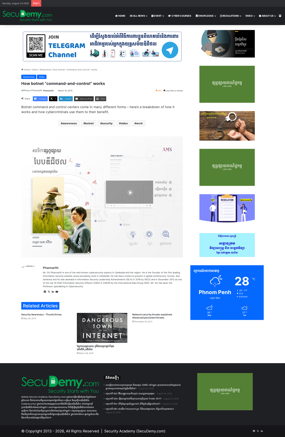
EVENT (157, 15)
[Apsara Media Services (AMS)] (102, 196)
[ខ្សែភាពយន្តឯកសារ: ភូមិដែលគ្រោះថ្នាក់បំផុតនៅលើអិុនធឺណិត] (102, 328)
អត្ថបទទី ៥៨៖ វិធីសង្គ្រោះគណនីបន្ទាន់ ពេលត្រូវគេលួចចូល (130, 393)
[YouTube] (57, 292)
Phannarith (48, 90)
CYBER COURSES (181, 15)
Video (35, 69)
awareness (70, 123)
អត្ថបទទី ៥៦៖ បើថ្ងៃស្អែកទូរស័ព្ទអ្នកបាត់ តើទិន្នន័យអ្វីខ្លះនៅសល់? (133, 403)
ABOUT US (267, 15)
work (139, 123)
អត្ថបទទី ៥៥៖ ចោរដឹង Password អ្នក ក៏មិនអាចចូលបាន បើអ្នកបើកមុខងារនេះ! (140, 408)
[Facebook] (45, 292)
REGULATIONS (230, 15)
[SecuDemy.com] (27, 16)
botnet (89, 123)
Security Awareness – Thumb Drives (41, 314)
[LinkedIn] (53, 292)
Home (26, 69)
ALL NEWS (139, 15)
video (124, 123)
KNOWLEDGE (206, 15)
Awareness (45, 69)
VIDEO (249, 15)
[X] (49, 292)
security (107, 123)
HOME (121, 15)
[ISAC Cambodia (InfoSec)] (102, 46)
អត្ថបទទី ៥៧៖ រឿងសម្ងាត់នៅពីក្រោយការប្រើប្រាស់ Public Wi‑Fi (133, 398)
